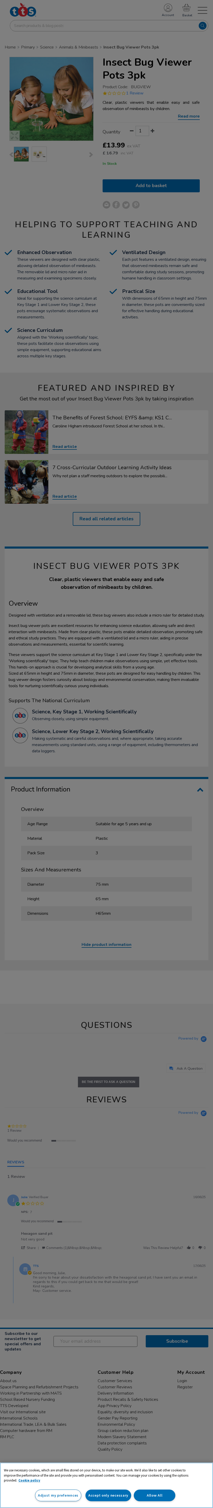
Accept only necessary (108, 1495)
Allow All (154, 1495)
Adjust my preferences (58, 1495)
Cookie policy (29, 1480)
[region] (106, 1485)
